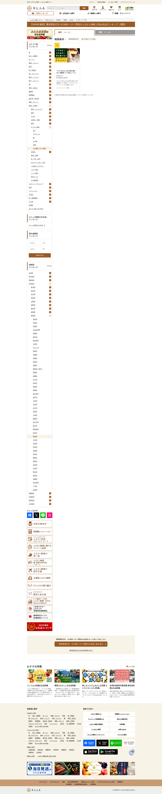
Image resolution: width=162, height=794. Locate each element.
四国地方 (31, 500)
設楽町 (35, 490)
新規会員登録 (101, 2)
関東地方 (31, 280)
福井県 (33, 298)
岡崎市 (35, 365)
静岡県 (33, 312)
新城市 (35, 390)
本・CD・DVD (35, 159)
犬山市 (35, 379)
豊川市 (35, 426)
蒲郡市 (35, 372)
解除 (50, 45)
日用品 (33, 152)
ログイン (92, 2)
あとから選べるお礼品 (36, 209)
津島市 (35, 461)
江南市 (35, 344)
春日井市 (36, 394)
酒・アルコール (34, 74)
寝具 (32, 113)
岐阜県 (33, 308)
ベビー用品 (34, 170)
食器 (32, 123)
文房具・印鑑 (35, 120)
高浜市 (35, 454)
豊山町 (35, 337)
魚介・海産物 (33, 56)
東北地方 (31, 276)
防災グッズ (34, 177)
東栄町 (35, 333)
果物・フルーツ (34, 63)
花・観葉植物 (33, 198)
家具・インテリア (36, 109)
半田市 (35, 404)
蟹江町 (35, 472)
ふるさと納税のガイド (94, 8)
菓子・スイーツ (34, 81)
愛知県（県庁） (38, 369)
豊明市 (35, 458)
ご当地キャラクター (37, 166)
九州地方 (31, 504)
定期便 (31, 205)
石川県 (33, 294)
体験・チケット (34, 102)
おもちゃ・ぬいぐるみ (38, 162)
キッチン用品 (35, 127)
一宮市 (35, 486)
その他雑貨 (34, 180)
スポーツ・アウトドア (36, 184)
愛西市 (35, 419)
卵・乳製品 (32, 70)
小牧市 (35, 415)
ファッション (33, 191)
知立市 (35, 436)
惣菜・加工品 (33, 88)
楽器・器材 (34, 155)
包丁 (34, 130)
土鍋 (34, 145)
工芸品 (31, 194)
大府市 (35, 401)
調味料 (31, 91)
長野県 (33, 305)
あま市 (35, 408)
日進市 (35, 443)
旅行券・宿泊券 (34, 98)
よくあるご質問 (113, 2)
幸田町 (35, 358)
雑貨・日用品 (33, 106)
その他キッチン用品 (39, 148)
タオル (33, 116)
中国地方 (31, 497)
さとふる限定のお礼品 (36, 225)
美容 (30, 187)
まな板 (35, 141)
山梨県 (33, 301)
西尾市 (35, 351)
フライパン (36, 134)
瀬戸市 (35, 397)
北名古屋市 (36, 330)
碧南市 (35, 362)
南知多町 (36, 340)
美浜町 (35, 465)
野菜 (30, 66)
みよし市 (36, 347)
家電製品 (31, 95)
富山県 (33, 291)
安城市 (35, 326)
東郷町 (35, 376)
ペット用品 (34, 173)
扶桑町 (35, 479)
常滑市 (35, 447)
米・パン (31, 59)
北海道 (31, 273)
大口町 (35, 440)
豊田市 (35, 475)
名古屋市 (36, 482)
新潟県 (33, 287)
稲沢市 (35, 433)
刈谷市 (35, 468)
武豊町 (35, 355)
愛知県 (33, 315)
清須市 (35, 319)
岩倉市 (35, 411)
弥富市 (35, 383)
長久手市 (36, 422)
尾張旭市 (36, 429)
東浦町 (35, 451)
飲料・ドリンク (34, 77)
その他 (31, 201)
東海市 (35, 387)
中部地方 (31, 284)
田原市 (35, 323)
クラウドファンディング (127, 2)
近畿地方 (31, 493)
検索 (84, 8)
